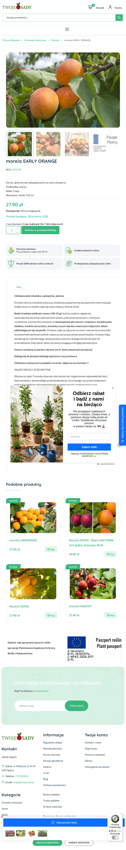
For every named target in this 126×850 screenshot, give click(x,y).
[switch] (115, 837)
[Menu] (121, 815)
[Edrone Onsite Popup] (63, 425)
